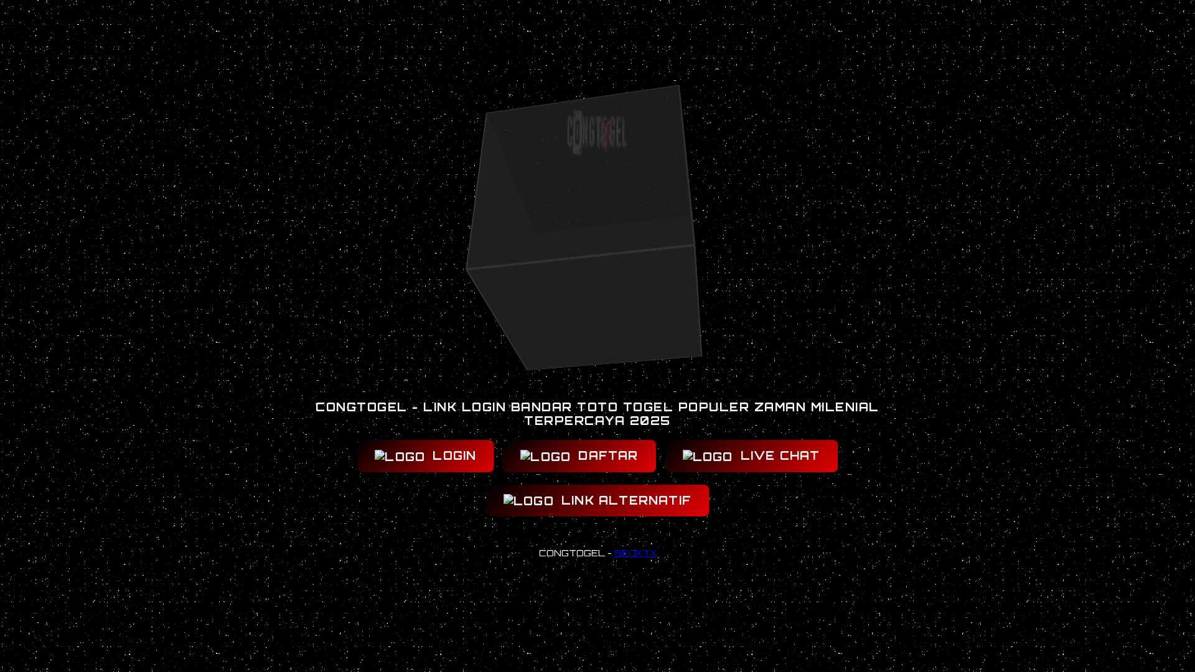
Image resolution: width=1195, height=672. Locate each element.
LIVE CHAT (778, 455)
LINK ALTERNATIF (624, 500)
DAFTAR (606, 455)
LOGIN (452, 455)
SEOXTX (635, 553)
